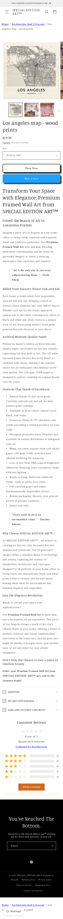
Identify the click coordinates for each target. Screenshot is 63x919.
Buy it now (31, 178)
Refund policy (28, 880)
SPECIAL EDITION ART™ (29, 875)
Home (5, 24)
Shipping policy (42, 885)
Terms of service (24, 885)
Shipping (6, 143)
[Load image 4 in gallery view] (47, 110)
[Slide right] (59, 111)
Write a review (32, 787)
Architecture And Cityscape (28, 24)
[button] (7, 12)
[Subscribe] (52, 846)
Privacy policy (45, 880)
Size (5, 148)
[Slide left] (4, 111)
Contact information (33, 890)
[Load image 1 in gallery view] (16, 110)
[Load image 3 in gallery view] (31, 110)
